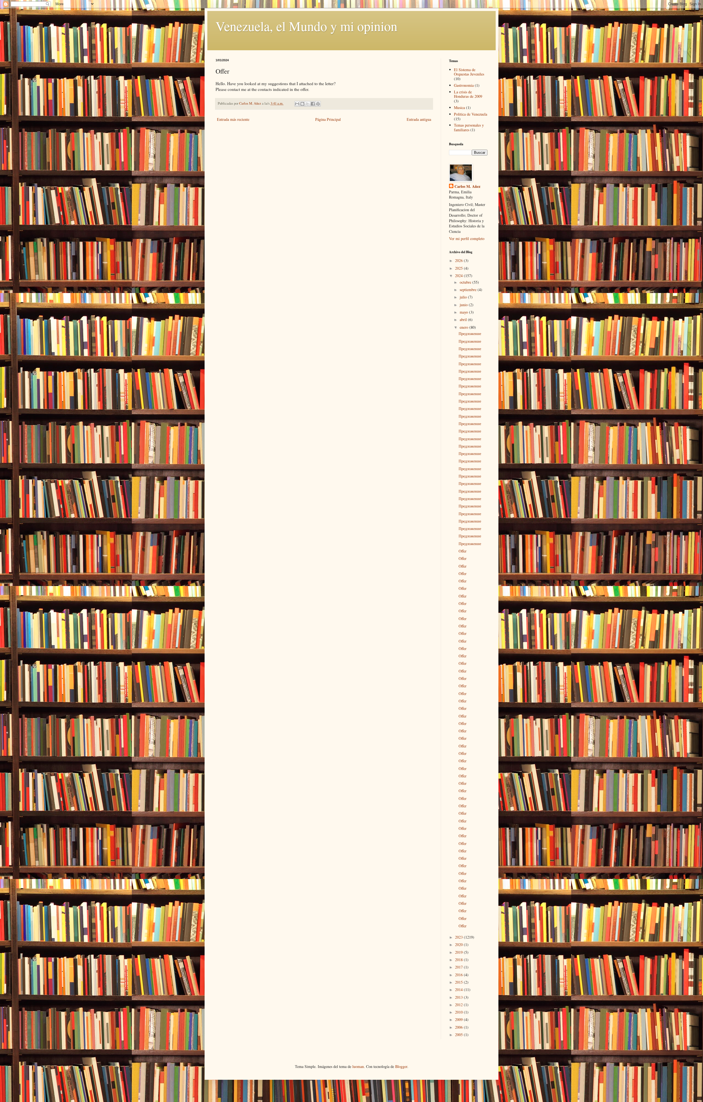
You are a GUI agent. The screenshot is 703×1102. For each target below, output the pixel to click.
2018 (459, 959)
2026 (459, 260)
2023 (459, 937)
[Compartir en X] (307, 104)
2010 (459, 1012)
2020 (459, 944)
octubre (466, 282)
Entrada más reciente (233, 119)
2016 (459, 974)
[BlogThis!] (302, 104)
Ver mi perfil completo (466, 238)
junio (464, 304)
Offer (463, 551)
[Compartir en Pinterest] (318, 104)
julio (464, 297)
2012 (459, 1004)
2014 (459, 989)
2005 (459, 1034)
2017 (459, 967)
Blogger (401, 1066)
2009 (459, 1019)
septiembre (469, 289)
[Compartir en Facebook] (313, 104)
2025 (459, 268)
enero (464, 327)
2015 (459, 982)
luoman (358, 1066)
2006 (459, 1027)
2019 (459, 952)
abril (464, 319)
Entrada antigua (419, 119)
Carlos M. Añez (467, 186)
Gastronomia (464, 85)
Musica (459, 107)
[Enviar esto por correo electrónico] (297, 104)
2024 (459, 275)
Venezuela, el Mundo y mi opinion (306, 26)
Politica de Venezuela (470, 114)
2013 (459, 997)
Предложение (470, 333)
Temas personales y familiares (469, 127)
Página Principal (328, 119)
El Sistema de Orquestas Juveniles (469, 72)
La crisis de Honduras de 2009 (468, 94)
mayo (464, 312)
